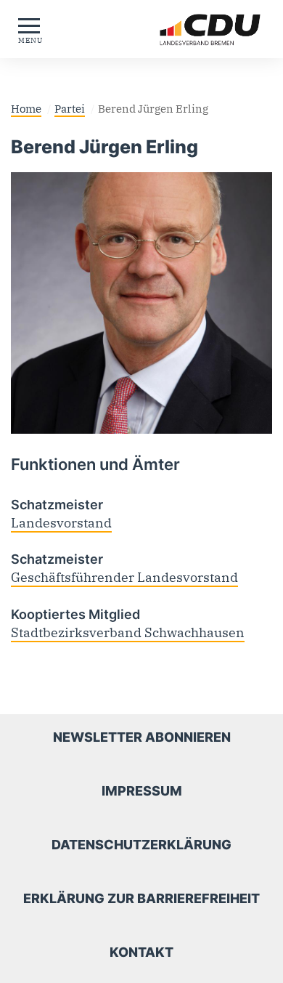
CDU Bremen (181, 29)
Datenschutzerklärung (141, 844)
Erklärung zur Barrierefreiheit (141, 898)
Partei (69, 108)
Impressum (142, 790)
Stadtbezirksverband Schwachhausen (128, 632)
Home (26, 108)
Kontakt (141, 952)
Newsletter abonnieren (142, 737)
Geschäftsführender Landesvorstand (124, 577)
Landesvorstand (61, 522)
